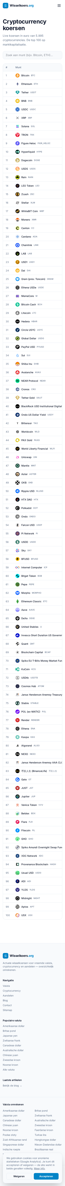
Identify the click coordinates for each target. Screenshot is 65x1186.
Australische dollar (13, 1050)
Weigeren (19, 1176)
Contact (7, 1005)
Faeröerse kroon (44, 1130)
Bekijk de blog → (12, 1085)
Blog (5, 1000)
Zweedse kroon (11, 1059)
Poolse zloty (9, 1134)
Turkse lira (40, 1134)
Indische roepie (11, 1149)
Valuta (6, 985)
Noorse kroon (10, 1064)
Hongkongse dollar (45, 1139)
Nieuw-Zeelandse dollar (48, 1144)
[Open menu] (59, 5)
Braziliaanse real (44, 1149)
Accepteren (46, 1176)
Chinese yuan (10, 1055)
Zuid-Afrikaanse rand (15, 1139)
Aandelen (8, 995)
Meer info (39, 1168)
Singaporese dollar (13, 1144)
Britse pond (9, 1030)
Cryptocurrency (12, 990)
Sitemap (7, 1010)
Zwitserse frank (11, 1040)
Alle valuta (9, 1069)
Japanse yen (10, 1035)
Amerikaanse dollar (13, 1025)
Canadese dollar (12, 1045)
